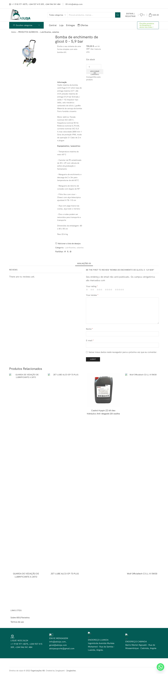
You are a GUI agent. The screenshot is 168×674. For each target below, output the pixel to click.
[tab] (84, 263)
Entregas (70, 25)
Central (53, 25)
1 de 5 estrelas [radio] (87, 289)
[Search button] (117, 15)
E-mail (90, 340)
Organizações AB (38, 670)
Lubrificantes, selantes (49, 32)
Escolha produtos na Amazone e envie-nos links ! (147, 25)
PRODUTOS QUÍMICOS (28, 32)
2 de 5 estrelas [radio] (92, 289)
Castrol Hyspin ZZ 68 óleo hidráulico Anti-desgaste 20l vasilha (103, 412)
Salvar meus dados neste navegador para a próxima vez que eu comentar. (123, 352)
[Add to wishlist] (35, 565)
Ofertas (84, 25)
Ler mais (26, 565)
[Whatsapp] (160, 667)
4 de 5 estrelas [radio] (108, 289)
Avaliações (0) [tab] (84, 263)
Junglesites (71, 670)
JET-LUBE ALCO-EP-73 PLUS (65, 573)
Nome (89, 329)
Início (13, 32)
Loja (61, 25)
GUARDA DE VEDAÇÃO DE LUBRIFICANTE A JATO (26, 575)
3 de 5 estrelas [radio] (99, 289)
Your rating (92, 286)
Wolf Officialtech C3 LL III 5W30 (142, 573)
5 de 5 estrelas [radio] (119, 289)
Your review (92, 295)
